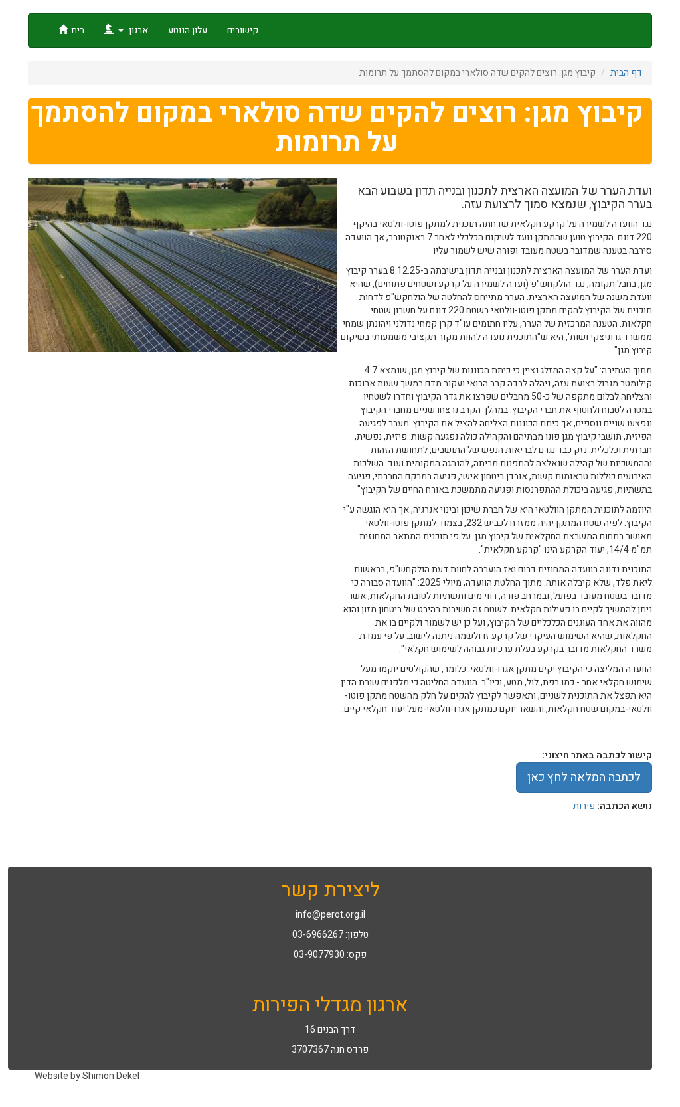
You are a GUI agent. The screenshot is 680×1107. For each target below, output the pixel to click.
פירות (584, 806)
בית (77, 30)
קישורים (242, 30)
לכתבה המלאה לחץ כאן (584, 777)
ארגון (137, 30)
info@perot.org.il (330, 915)
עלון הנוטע (187, 30)
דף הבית (626, 73)
